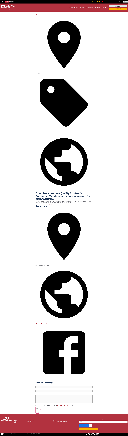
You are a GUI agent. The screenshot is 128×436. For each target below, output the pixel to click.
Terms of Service (67, 405)
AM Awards (93, 7)
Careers (15, 422)
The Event (71, 7)
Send (38, 409)
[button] (2, 2)
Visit (83, 7)
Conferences (88, 7)
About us (15, 420)
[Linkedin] (98, 2)
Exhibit (98, 7)
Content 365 (103, 7)
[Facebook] (94, 2)
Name (37, 385)
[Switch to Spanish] (102, 1)
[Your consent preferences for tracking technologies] (2, 434)
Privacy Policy (59, 405)
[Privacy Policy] (33, 433)
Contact (15, 421)
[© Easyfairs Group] (6, 433)
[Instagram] (96, 2)
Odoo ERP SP (38, 14)
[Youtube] (99, 2)
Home (15, 419)
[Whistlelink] (39, 433)
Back (38, 412)
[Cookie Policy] (13, 433)
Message (37, 394)
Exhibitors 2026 (77, 7)
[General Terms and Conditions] (23, 433)
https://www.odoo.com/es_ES (41, 191)
